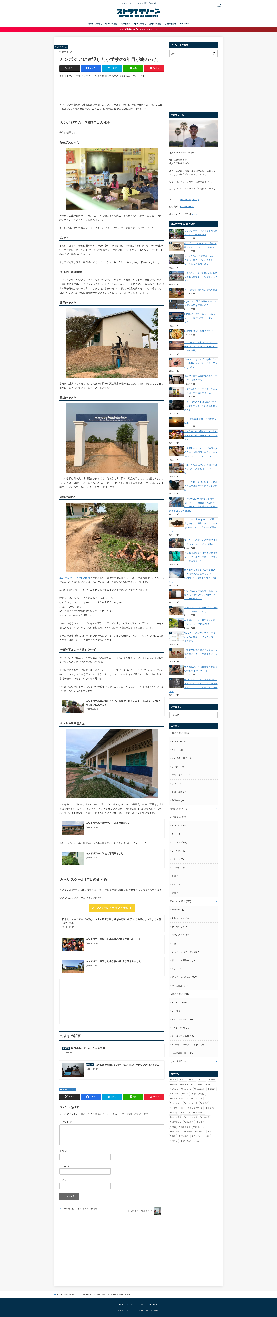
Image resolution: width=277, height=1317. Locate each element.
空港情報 (184, 1136)
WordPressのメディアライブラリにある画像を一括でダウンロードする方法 (201, 637)
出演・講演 (179, 792)
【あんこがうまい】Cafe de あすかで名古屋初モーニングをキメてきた (200, 277)
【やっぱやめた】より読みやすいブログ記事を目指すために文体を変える (200, 406)
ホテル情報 (176, 1117)
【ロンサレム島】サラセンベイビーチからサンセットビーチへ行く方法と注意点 (200, 346)
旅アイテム (176, 1132)
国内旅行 (189, 1122)
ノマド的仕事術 (182, 758)
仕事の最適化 (111, 23)
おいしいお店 (199, 1094)
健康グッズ (176, 1122)
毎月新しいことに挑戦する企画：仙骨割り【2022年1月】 (200, 669)
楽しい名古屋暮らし (183, 960)
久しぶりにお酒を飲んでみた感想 (200, 290)
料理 (176, 943)
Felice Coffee (180, 1002)
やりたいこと (180, 927)
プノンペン (199, 1113)
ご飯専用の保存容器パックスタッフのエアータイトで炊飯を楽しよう (200, 654)
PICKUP (175, 1094)
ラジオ (177, 783)
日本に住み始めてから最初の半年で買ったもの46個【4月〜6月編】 (200, 469)
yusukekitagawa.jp (189, 199)
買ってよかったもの (184, 977)
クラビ (205, 1103)
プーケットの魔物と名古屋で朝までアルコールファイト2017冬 (200, 542)
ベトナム (178, 859)
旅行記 (189, 1132)
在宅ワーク (203, 1122)
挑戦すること (180, 935)
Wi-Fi (186, 1094)
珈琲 (174, 1136)
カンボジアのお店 (183, 1036)
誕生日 (175, 1141)
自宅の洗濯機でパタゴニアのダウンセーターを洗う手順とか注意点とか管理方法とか (200, 557)
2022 (203, 1080)
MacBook (200, 1089)
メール (64, 1165)
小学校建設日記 (182, 1053)
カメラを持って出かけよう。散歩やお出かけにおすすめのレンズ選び (200, 486)
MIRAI (176, 1011)
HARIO (210, 1084)
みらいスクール (61, 47)
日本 (176, 884)
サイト (63, 1180)
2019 (174, 1080)
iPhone (175, 1089)
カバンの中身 (180, 741)
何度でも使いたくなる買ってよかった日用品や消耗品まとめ (200, 391)
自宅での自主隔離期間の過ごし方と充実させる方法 (200, 378)
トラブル (211, 1108)
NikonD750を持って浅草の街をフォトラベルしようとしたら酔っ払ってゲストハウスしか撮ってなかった (193, 685)
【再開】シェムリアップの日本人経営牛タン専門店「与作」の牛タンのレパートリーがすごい (200, 452)
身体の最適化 (155, 23)
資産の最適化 (178, 1061)
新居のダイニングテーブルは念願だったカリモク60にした (200, 609)
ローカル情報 (191, 1117)
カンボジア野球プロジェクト (188, 1045)
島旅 (174, 1127)
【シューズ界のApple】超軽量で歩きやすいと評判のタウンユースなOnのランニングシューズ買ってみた (193, 525)
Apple (174, 1084)
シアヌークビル (178, 1108)
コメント (65, 1122)
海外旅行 (200, 1132)
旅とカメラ (199, 1127)
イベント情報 (180, 1028)
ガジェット (176, 1103)
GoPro (185, 1084)
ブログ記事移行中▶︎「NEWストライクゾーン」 (139, 29)
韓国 (175, 893)
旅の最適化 (125, 23)
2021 (193, 1080)
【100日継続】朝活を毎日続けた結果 (200, 421)
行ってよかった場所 (202, 1136)
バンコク (186, 1113)
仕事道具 (206, 1117)
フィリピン (179, 851)
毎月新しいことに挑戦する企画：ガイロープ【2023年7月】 (200, 622)
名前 (63, 1151)
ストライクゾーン (132, 1310)
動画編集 (178, 800)
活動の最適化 (170, 23)
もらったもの (180, 918)
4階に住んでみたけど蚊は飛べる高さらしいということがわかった (200, 245)
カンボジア (179, 825)
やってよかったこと (180, 1099)
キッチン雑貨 (191, 1103)
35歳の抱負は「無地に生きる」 (199, 331)
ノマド (175, 1113)
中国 (175, 876)
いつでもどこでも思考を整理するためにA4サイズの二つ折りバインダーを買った (200, 595)
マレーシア (179, 868)
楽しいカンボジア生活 (186, 952)
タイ (176, 834)
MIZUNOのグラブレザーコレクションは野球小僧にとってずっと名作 (200, 318)
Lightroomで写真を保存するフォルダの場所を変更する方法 (200, 303)
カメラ (177, 750)
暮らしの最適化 (95, 23)
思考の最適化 (140, 23)
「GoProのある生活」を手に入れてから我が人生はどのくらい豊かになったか (200, 363)
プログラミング (181, 775)
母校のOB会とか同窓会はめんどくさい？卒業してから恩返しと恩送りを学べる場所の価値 (200, 260)
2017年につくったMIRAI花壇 (74, 577)
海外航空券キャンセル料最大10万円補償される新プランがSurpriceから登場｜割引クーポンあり (193, 576)
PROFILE (184, 23)
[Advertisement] (111, 90)
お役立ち (179, 910)
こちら (194, 214)
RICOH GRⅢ (187, 206)
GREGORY (197, 1084)
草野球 (177, 969)
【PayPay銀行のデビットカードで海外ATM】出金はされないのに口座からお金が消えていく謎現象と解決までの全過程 (193, 505)
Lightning (187, 1089)
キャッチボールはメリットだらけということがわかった (200, 233)
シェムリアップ (196, 1108)
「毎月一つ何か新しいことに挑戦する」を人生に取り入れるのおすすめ (200, 435)
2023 (213, 1080)
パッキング (179, 842)
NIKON (212, 1089)
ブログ (178, 767)
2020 (184, 1080)
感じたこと (185, 1127)
